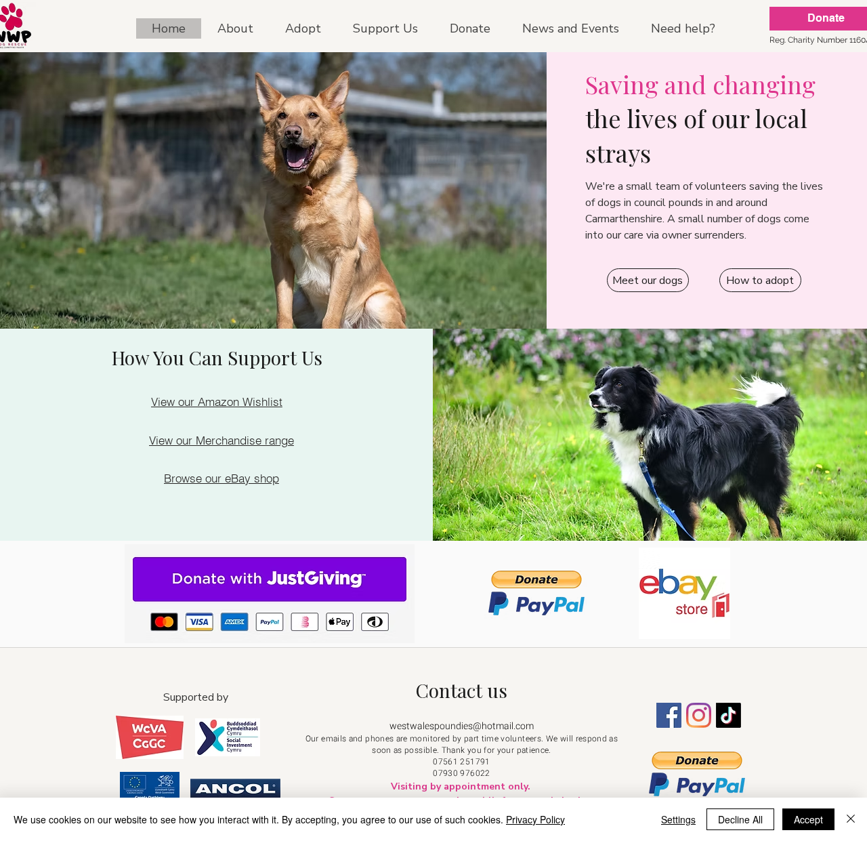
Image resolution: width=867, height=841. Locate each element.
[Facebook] (668, 715)
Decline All (740, 819)
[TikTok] (728, 715)
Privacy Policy (535, 819)
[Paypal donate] (536, 592)
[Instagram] (698, 715)
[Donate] (269, 593)
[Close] (851, 819)
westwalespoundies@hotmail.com (461, 726)
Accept (808, 819)
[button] (303, 28)
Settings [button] (678, 819)
